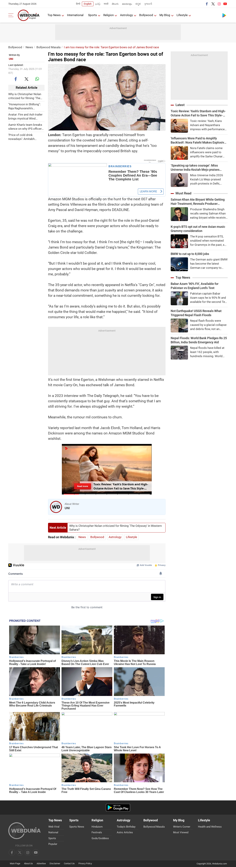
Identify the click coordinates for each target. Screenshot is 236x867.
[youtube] (225, 3)
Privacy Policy (85, 863)
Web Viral (53, 826)
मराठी (106, 3)
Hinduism (97, 826)
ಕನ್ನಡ (138, 3)
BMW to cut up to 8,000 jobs (190, 254)
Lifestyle (182, 15)
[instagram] (219, 3)
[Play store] (224, 15)
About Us (28, 863)
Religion (108, 15)
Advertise (41, 863)
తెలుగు (115, 3)
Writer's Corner (181, 826)
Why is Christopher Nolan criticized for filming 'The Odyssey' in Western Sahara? (24, 96)
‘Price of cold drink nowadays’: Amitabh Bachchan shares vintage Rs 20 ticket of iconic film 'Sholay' (24, 137)
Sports (92, 15)
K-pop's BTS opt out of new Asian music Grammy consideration (198, 229)
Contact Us (69, 863)
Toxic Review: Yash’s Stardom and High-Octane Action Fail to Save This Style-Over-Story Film (198, 113)
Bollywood (146, 15)
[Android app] (118, 807)
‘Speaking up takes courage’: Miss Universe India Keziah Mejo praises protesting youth (195, 168)
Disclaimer (55, 863)
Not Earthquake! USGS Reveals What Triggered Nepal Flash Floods (196, 313)
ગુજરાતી (148, 3)
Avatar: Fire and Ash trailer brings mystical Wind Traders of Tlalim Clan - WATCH (25, 116)
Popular (52, 844)
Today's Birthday (126, 826)
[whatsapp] (37, 79)
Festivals (97, 832)
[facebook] (207, 3)
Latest (180, 105)
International (75, 15)
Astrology (126, 15)
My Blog (164, 15)
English (88, 3)
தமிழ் (97, 3)
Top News (54, 15)
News (29, 47)
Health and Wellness (210, 826)
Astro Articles (125, 832)
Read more (82, 486)
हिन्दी (78, 3)
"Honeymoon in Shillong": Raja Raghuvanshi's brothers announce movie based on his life (24, 106)
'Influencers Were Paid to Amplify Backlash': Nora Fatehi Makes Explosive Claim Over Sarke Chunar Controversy (198, 140)
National (53, 832)
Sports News (76, 826)
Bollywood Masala (48, 47)
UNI (11, 59)
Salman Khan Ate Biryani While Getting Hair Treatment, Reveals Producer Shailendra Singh (198, 202)
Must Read (183, 193)
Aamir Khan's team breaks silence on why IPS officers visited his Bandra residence (25, 127)
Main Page (15, 863)
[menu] (11, 15)
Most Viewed (180, 832)
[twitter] (213, 3)
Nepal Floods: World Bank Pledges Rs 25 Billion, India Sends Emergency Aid (199, 340)
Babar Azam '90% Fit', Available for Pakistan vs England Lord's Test (194, 286)
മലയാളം (127, 3)
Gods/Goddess (100, 838)
